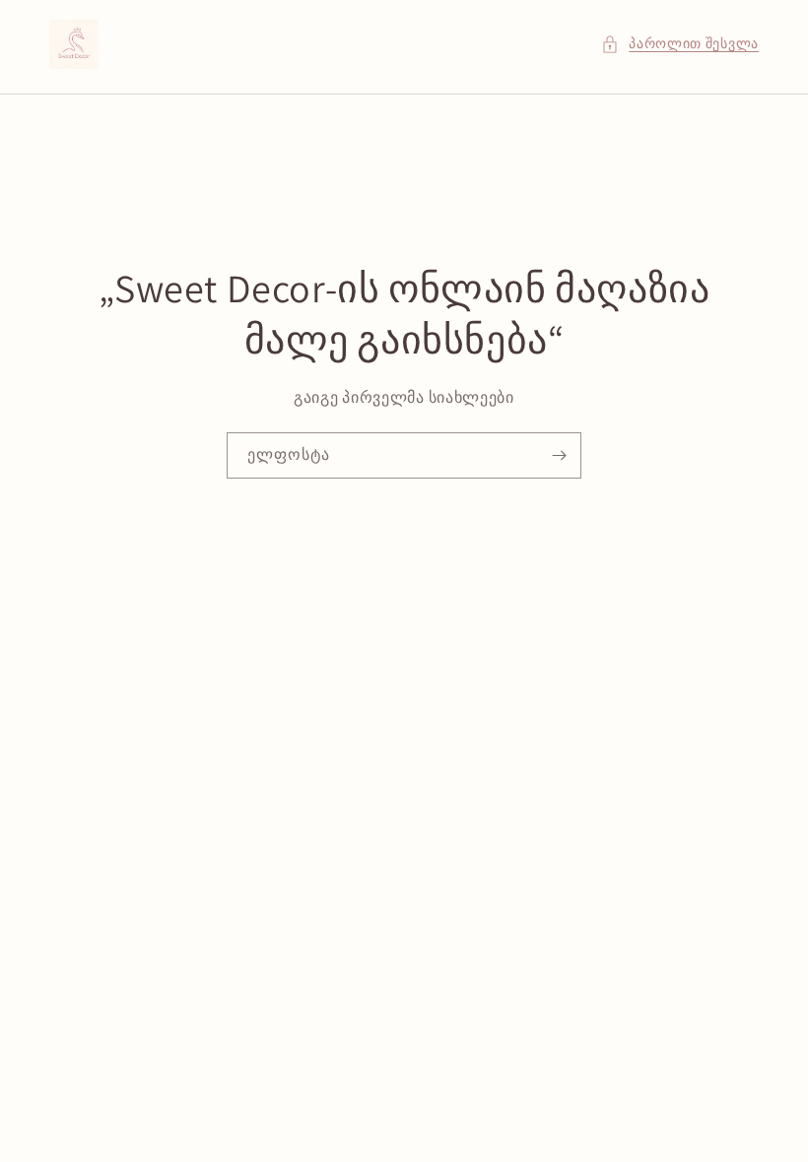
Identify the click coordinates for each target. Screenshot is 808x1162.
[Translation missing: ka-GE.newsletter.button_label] (558, 455)
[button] (680, 44)
